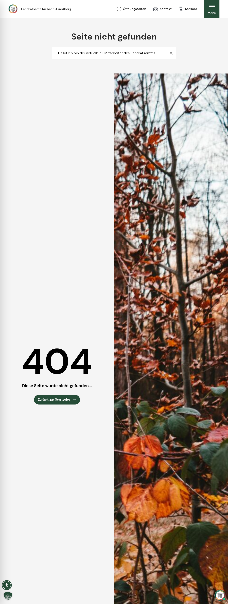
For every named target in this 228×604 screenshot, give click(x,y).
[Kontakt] (155, 9)
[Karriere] (181, 9)
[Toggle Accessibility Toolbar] (6, 585)
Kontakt (166, 9)
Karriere (191, 9)
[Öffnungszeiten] (118, 9)
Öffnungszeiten (134, 9)
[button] (8, 596)
